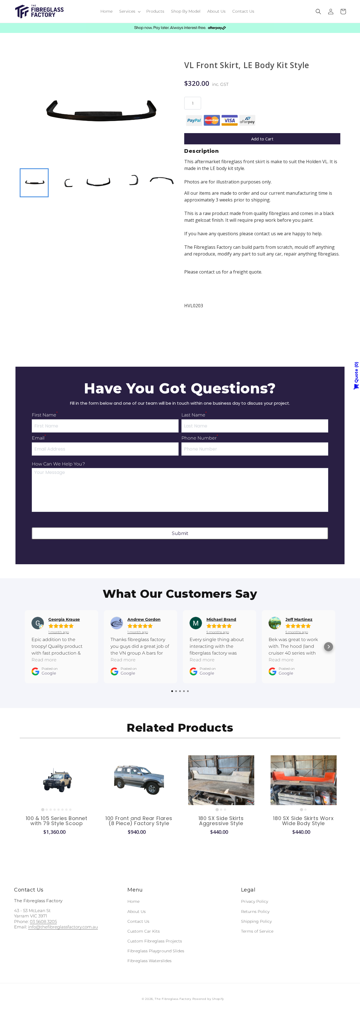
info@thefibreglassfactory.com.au (63, 927)
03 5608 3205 (43, 921)
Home (133, 901)
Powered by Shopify (208, 999)
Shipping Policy (256, 921)
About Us (136, 911)
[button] (129, 11)
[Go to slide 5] (58, 810)
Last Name (194, 415)
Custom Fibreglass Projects (154, 941)
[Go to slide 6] (62, 810)
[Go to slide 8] (70, 810)
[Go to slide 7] (66, 810)
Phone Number (199, 438)
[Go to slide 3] (51, 810)
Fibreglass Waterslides (149, 960)
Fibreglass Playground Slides (155, 950)
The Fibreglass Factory (173, 999)
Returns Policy (255, 911)
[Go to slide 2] (47, 810)
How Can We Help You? (58, 464)
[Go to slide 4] (54, 810)
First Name (45, 415)
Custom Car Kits (143, 931)
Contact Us (138, 921)
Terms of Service (257, 931)
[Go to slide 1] (42, 809)
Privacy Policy (254, 901)
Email (39, 438)
